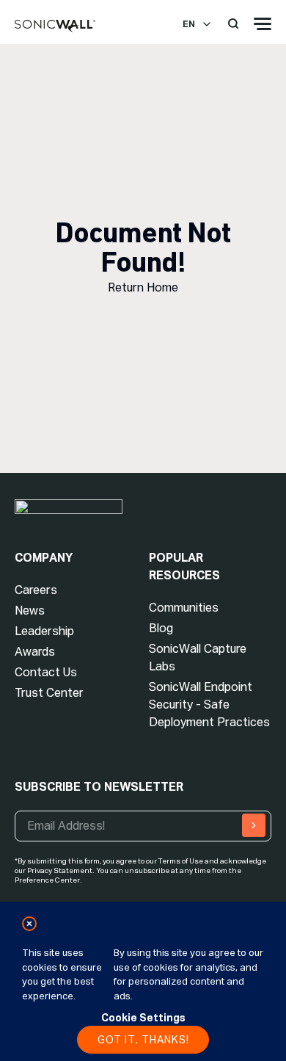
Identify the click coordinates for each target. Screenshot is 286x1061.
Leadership (44, 631)
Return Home (143, 287)
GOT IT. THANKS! (143, 1040)
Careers (36, 590)
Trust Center (49, 693)
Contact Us (46, 672)
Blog (161, 628)
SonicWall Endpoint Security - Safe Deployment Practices (209, 704)
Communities (184, 608)
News (30, 611)
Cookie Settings (143, 1018)
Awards (35, 652)
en (189, 24)
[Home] (55, 26)
